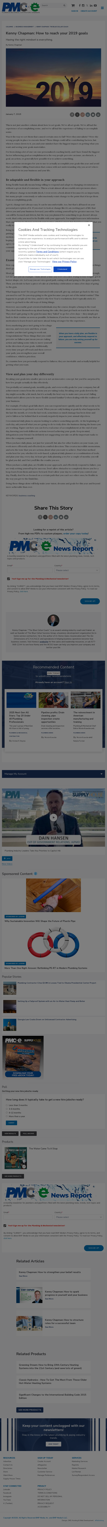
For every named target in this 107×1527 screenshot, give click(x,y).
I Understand (62, 269)
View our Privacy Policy (64, 261)
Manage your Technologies (40, 269)
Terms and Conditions (47, 251)
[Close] (89, 225)
